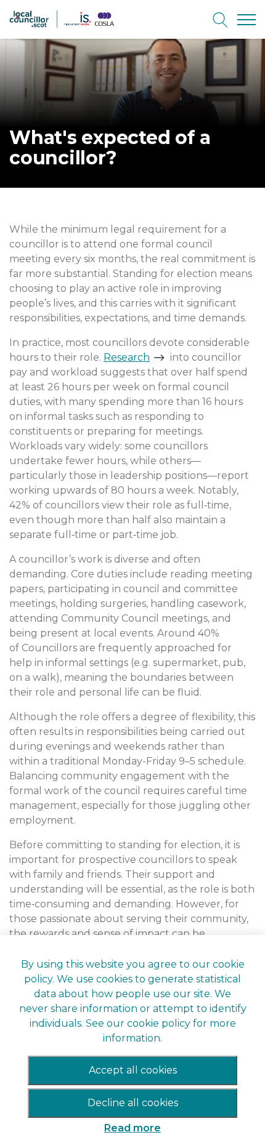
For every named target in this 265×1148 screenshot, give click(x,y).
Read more (132, 1128)
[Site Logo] (64, 19)
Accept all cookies (133, 1070)
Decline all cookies (133, 1103)
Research (127, 357)
